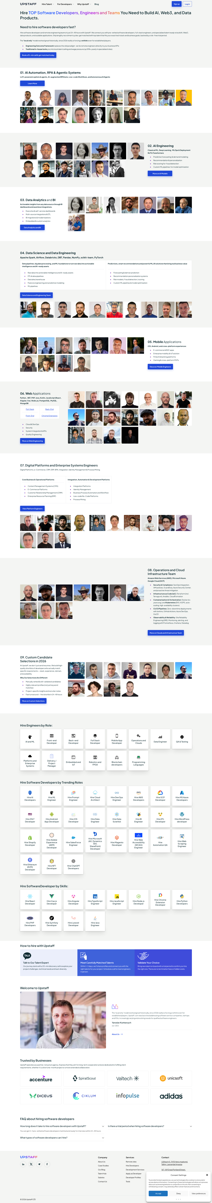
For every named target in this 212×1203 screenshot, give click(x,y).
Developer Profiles (133, 1177)
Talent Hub (102, 1173)
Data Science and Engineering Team (36, 295)
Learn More (32, 83)
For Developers (64, 3)
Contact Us (102, 1181)
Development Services (135, 1169)
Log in (187, 4)
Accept (158, 1193)
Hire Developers (132, 1165)
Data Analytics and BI (32, 227)
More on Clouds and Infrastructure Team (166, 632)
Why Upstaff (83, 3)
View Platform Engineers (32, 508)
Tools (128, 1181)
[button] (207, 1175)
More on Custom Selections (33, 701)
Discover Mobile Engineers (160, 366)
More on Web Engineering (32, 441)
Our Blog (101, 1169)
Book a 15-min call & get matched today (38, 55)
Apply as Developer (133, 1173)
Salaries (101, 1177)
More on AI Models (160, 173)
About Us (115, 1034)
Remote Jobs (131, 1161)
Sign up (177, 4)
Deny (178, 1193)
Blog (96, 3)
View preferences (199, 1193)
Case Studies (103, 1165)
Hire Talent (47, 3)
